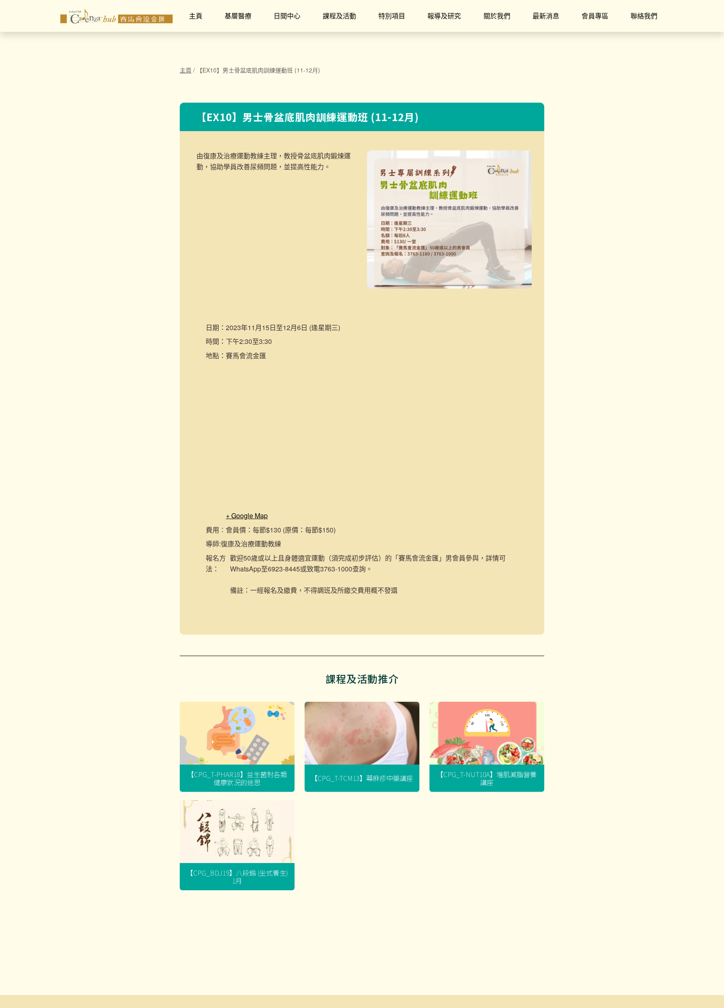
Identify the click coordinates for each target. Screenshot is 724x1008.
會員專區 (595, 16)
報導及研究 (444, 16)
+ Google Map (247, 515)
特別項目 (391, 16)
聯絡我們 (644, 16)
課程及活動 (339, 16)
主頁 (195, 16)
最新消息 (546, 16)
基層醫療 (238, 16)
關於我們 (497, 16)
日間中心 (287, 16)
